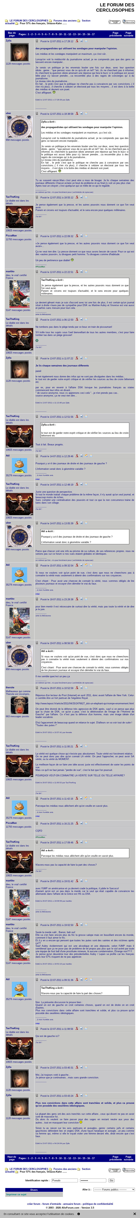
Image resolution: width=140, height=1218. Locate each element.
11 (65, 34)
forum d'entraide (51, 1204)
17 (93, 34)
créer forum (33, 1204)
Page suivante (128, 34)
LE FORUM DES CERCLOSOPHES (29, 20)
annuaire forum (72, 1204)
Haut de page (11, 1158)
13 (74, 34)
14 (79, 34)
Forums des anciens (65, 20)
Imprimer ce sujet (16, 1194)
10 (60, 34)
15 (84, 34)
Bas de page (12, 34)
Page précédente (115, 34)
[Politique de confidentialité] (78, 1214)
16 (88, 34)
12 (69, 34)
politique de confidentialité (98, 1204)
